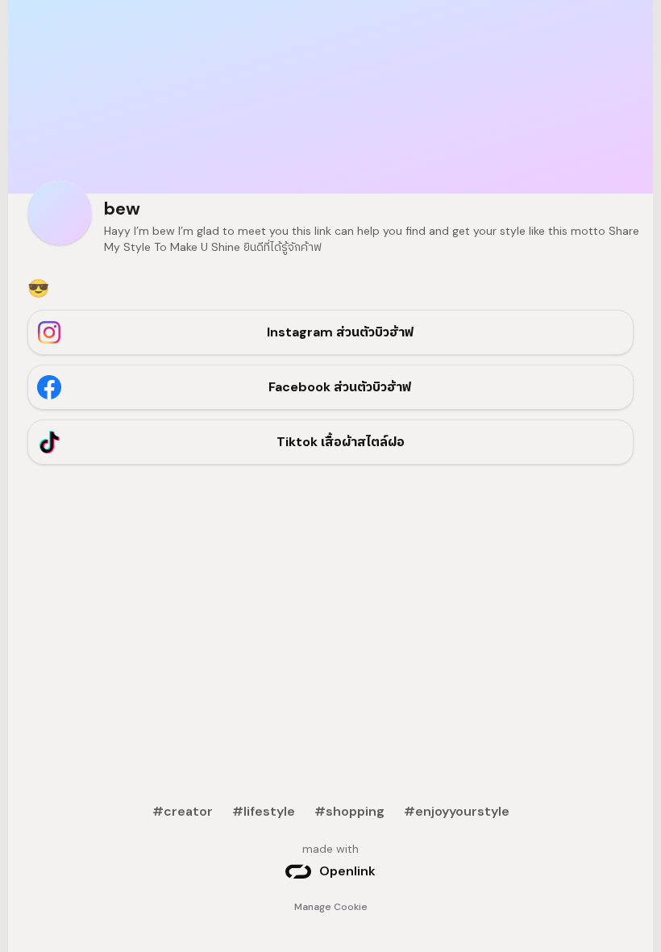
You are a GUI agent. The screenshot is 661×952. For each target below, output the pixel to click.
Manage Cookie (331, 906)
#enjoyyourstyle (456, 811)
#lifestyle (263, 811)
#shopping (349, 811)
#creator (182, 811)
